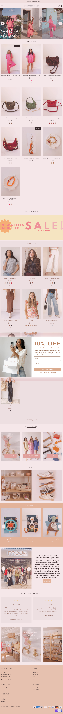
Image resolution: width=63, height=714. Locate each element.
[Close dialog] (61, 338)
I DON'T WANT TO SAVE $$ (47, 372)
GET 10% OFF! (47, 369)
